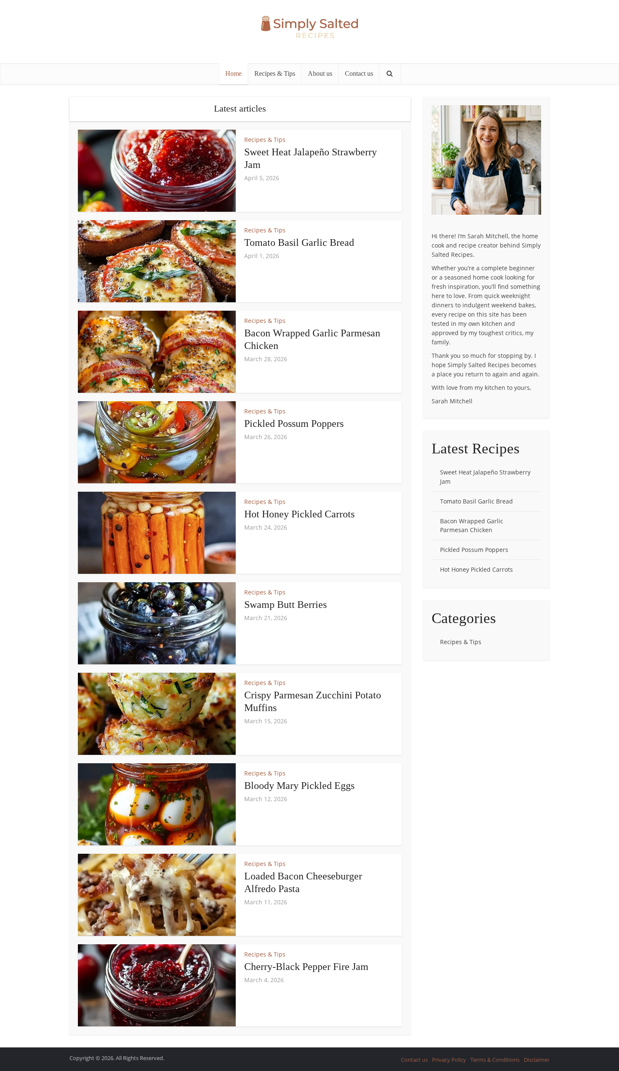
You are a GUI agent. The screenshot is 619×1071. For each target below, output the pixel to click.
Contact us (359, 73)
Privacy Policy (449, 1059)
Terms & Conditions (495, 1059)
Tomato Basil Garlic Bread (299, 242)
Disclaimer (537, 1059)
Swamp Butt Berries (285, 604)
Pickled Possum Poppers (294, 423)
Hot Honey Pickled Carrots (299, 514)
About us (320, 73)
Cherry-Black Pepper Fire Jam (306, 966)
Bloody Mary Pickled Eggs (299, 785)
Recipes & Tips (274, 73)
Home (233, 73)
